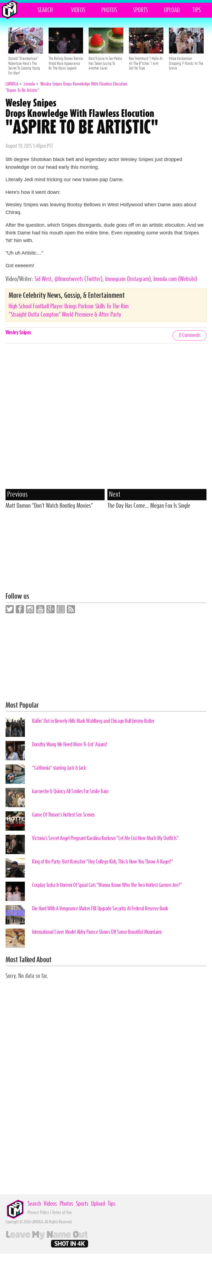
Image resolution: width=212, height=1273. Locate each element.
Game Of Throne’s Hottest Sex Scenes (63, 814)
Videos (78, 10)
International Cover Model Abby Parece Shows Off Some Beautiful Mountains (97, 932)
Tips (196, 10)
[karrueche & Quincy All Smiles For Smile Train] (15, 797)
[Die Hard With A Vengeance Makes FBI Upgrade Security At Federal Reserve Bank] (15, 914)
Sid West (43, 279)
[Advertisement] (106, 554)
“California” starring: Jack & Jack (59, 768)
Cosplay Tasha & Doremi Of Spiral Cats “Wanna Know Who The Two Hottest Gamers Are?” (107, 885)
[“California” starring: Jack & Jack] (15, 774)
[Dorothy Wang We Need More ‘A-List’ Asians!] (15, 750)
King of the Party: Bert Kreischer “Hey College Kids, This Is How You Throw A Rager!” (102, 861)
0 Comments (189, 335)
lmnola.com (175, 279)
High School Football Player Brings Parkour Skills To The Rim (69, 306)
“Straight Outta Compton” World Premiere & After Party (65, 314)
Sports (140, 10)
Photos (109, 10)
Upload (172, 10)
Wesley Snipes (18, 332)
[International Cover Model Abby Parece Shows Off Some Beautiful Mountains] (15, 938)
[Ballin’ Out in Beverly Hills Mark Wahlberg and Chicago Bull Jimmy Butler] (15, 727)
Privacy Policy (38, 1212)
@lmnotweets (78, 279)
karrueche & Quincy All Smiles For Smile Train (70, 791)
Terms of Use (62, 1212)
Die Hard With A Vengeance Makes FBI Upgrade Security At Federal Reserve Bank (100, 908)
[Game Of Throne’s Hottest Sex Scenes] (15, 821)
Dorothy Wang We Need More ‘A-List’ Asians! (69, 744)
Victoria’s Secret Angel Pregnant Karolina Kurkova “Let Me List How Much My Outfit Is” (105, 838)
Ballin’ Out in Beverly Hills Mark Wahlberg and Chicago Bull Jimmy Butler (93, 721)
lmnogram (128, 279)
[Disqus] (106, 418)
